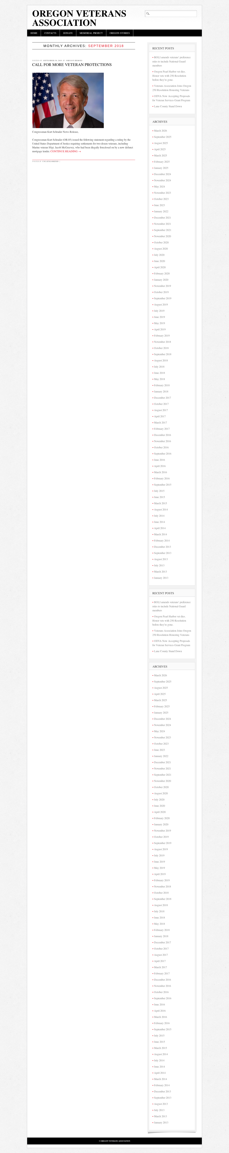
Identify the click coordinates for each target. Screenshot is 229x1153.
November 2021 (162, 223)
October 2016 (161, 447)
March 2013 (160, 571)
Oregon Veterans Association (79, 17)
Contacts (50, 33)
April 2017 (160, 416)
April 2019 (160, 329)
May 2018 (159, 379)
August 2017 (161, 410)
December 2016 (162, 435)
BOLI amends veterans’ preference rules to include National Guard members (171, 61)
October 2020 (161, 242)
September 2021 (162, 230)
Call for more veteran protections (72, 64)
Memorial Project (91, 33)
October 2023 (161, 199)
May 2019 (159, 323)
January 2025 (161, 168)
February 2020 (162, 273)
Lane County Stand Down (168, 106)
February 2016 (162, 478)
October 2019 (161, 292)
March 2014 (160, 534)
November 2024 (162, 180)
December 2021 (162, 217)
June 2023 (159, 205)
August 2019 (161, 304)
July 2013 (159, 565)
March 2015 (160, 503)
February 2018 (162, 385)
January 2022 (161, 211)
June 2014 (159, 522)
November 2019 (162, 286)
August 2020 (161, 248)
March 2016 (160, 472)
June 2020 (159, 261)
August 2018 (161, 360)
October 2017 (161, 404)
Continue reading (65, 151)
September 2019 (162, 298)
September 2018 (162, 354)
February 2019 (162, 335)
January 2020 (161, 279)
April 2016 (160, 466)
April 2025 (160, 149)
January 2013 (161, 577)
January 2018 (161, 391)
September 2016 (162, 453)
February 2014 (162, 540)
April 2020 (160, 267)
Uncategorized (50, 161)
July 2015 (159, 490)
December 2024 (162, 174)
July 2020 (159, 254)
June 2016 (159, 459)
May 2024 (159, 186)
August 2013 (161, 559)
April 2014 (160, 528)
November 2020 (162, 236)
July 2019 (159, 310)
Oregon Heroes (74, 60)
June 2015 (159, 497)
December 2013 (162, 546)
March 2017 (160, 422)
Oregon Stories (120, 33)
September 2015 (162, 484)
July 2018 (159, 366)
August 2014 (161, 509)
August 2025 (161, 143)
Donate (68, 33)
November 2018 (162, 341)
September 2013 (162, 553)
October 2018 (161, 348)
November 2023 (162, 192)
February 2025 (162, 161)
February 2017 (162, 428)
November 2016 (162, 441)
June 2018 (159, 372)
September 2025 (162, 136)
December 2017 (162, 397)
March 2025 (160, 155)
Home (34, 33)
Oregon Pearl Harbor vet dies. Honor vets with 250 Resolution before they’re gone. (169, 75)
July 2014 (159, 515)
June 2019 (159, 317)
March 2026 (160, 130)
